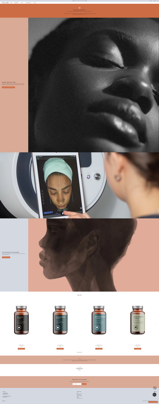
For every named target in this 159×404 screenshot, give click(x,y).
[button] (5, 400)
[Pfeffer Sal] (5, 3)
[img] (154, 391)
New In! (79, 295)
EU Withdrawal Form (79, 398)
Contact (78, 396)
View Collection (79, 352)
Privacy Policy (78, 394)
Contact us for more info (8, 87)
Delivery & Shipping (79, 395)
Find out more (6, 257)
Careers (78, 397)
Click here (79, 369)
